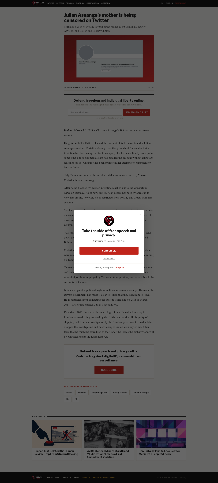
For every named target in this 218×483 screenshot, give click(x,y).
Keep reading (109, 258)
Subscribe (109, 250)
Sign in (120, 267)
